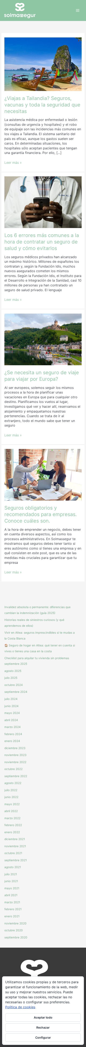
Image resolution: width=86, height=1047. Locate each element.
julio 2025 (10, 677)
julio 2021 (10, 874)
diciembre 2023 (14, 748)
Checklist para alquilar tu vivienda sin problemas (36, 658)
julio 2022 (10, 790)
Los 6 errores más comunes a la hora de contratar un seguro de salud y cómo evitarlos (41, 241)
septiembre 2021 (15, 860)
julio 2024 (11, 699)
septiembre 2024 (15, 691)
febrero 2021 (13, 909)
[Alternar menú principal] (77, 10)
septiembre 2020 (15, 937)
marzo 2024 (12, 727)
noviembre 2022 (15, 762)
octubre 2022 (13, 769)
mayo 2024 (12, 713)
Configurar (43, 1037)
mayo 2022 (12, 804)
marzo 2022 (12, 818)
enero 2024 (12, 741)
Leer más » (13, 162)
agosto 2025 (12, 671)
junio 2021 (11, 881)
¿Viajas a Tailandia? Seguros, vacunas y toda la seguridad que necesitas (42, 104)
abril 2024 (11, 720)
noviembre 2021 (15, 846)
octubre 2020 (13, 930)
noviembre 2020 (15, 923)
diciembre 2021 (14, 839)
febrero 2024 (13, 734)
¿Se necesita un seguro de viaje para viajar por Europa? (41, 375)
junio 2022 (11, 797)
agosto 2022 (12, 783)
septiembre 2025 (15, 663)
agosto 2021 (12, 867)
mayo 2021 (11, 888)
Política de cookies (20, 1007)
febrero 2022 (13, 825)
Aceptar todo (43, 1017)
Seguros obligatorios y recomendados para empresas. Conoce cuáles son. (40, 514)
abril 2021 (10, 895)
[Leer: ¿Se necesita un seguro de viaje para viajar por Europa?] (43, 339)
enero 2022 (12, 832)
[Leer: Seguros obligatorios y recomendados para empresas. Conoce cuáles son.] (43, 474)
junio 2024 (11, 706)
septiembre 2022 (15, 776)
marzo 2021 (12, 902)
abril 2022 (11, 811)
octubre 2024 (13, 685)
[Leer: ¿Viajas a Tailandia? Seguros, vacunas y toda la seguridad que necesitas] (43, 63)
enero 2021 (11, 916)
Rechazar (43, 1027)
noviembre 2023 (15, 755)
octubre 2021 (13, 853)
